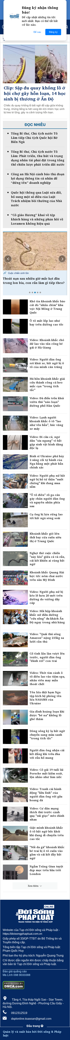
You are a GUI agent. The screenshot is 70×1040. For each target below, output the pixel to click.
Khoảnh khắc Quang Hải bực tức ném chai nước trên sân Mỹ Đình (47, 576)
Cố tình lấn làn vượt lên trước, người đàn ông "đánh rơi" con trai (47, 657)
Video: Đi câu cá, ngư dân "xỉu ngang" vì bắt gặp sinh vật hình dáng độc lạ (46, 442)
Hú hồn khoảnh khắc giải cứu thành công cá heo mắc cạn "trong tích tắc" (47, 384)
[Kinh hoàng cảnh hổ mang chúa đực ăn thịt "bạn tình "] (35, 251)
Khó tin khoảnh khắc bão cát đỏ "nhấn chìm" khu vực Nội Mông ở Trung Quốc (47, 306)
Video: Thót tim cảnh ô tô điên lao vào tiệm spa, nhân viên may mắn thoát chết (47, 678)
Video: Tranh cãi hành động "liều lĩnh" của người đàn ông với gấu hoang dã (46, 794)
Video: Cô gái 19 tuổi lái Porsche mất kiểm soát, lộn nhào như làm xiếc (46, 773)
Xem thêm (33, 886)
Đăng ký (53, 32)
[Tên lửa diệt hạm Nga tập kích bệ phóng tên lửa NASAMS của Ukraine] (15, 697)
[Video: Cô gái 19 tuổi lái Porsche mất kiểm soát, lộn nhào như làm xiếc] (15, 775)
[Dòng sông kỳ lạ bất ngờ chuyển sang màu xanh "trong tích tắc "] (15, 736)
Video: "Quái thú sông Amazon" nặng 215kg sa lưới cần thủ (47, 637)
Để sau (37, 32)
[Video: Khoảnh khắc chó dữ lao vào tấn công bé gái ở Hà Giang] (15, 345)
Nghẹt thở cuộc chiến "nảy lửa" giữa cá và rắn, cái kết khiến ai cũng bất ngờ (47, 558)
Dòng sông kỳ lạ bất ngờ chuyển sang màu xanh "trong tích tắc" (47, 734)
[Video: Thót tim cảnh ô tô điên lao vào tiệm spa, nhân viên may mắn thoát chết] (15, 678)
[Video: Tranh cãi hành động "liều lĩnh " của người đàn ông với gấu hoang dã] (15, 794)
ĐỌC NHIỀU (35, 124)
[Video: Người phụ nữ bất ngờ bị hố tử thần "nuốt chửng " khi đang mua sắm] (15, 481)
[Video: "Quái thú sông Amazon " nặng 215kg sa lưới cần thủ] (15, 639)
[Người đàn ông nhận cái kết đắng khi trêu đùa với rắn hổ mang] (15, 755)
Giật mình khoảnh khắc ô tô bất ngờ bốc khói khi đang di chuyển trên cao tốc (47, 833)
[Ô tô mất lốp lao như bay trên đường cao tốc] (15, 326)
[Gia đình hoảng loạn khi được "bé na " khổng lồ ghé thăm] (15, 717)
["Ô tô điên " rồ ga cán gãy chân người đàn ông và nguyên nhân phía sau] (15, 500)
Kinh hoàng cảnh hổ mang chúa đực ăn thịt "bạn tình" (33, 280)
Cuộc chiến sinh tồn (18, 273)
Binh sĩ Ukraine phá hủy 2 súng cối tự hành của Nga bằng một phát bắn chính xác (47, 461)
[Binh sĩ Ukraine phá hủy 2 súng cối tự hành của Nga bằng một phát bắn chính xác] (15, 461)
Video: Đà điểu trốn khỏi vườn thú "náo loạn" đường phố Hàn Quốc (47, 401)
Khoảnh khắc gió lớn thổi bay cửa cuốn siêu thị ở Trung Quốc (45, 537)
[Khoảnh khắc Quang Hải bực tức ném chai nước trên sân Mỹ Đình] (15, 578)
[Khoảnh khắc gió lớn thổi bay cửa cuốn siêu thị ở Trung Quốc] (15, 539)
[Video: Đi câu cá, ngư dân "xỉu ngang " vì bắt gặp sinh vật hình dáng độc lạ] (15, 442)
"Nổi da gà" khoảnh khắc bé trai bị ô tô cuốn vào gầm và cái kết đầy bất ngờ (47, 852)
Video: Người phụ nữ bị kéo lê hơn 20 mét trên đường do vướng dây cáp (46, 597)
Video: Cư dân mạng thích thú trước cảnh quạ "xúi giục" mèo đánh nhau (47, 814)
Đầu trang (34, 1026)
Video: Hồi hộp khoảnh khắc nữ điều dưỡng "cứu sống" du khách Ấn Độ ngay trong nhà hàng (47, 616)
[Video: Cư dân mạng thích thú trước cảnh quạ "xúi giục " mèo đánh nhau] (15, 814)
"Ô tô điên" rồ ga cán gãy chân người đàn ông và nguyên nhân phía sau (47, 500)
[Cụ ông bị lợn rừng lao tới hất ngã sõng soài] (15, 520)
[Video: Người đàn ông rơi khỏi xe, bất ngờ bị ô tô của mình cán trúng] (15, 365)
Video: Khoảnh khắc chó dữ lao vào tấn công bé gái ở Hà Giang (47, 343)
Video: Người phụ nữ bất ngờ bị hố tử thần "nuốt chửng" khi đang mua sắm (47, 481)
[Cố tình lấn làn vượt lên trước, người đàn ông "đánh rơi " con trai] (15, 659)
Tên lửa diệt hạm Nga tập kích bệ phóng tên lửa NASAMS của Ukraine (45, 697)
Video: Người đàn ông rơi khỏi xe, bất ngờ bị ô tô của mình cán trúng (47, 363)
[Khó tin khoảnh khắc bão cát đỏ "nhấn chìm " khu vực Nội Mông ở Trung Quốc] (15, 306)
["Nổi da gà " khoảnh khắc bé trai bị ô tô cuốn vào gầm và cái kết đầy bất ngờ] (15, 852)
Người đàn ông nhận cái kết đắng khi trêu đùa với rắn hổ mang (47, 753)
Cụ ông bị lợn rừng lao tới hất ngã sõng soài (46, 516)
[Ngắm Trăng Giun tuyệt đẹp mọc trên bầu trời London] (15, 872)
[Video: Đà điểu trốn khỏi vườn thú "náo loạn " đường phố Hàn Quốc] (15, 403)
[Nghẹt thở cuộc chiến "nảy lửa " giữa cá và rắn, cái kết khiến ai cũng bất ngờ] (15, 558)
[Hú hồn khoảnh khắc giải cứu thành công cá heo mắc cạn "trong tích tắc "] (15, 384)
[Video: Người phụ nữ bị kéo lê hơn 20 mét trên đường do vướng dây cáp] (15, 597)
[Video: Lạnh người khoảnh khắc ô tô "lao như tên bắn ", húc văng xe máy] (15, 423)
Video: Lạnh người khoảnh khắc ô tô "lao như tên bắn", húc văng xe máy (46, 423)
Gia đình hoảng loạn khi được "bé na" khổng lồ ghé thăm (47, 715)
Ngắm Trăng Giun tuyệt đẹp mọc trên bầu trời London (46, 870)
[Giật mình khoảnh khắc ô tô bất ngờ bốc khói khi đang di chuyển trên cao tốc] (15, 833)
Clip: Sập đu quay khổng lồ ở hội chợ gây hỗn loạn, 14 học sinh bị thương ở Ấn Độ (35, 93)
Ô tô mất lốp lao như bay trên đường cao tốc (47, 322)
